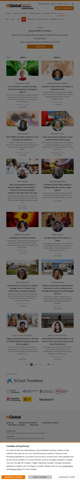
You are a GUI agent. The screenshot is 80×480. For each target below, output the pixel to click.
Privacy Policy (16, 469)
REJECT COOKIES (40, 477)
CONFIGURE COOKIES (66, 477)
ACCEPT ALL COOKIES (13, 477)
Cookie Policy (67, 466)
